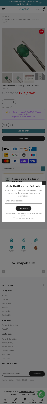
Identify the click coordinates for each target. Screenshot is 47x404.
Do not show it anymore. (25, 218)
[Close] (44, 183)
